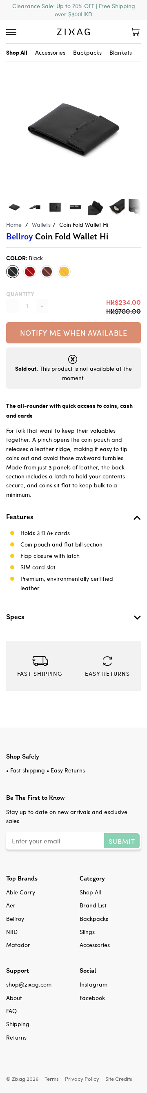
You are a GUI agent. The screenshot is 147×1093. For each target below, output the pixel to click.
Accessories (50, 52)
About (14, 998)
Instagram (93, 984)
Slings (87, 932)
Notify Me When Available (73, 332)
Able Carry (20, 892)
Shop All (90, 892)
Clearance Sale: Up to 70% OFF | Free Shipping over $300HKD (73, 10)
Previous (10, 121)
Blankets (120, 52)
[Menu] (11, 32)
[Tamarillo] (30, 272)
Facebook (92, 998)
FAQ (11, 1011)
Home (14, 224)
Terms (52, 1078)
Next (137, 121)
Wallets (41, 224)
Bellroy (19, 236)
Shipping (17, 1024)
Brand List (93, 905)
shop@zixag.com (28, 984)
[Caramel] (64, 272)
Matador (18, 945)
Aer (11, 905)
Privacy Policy (82, 1078)
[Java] (47, 272)
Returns (16, 1037)
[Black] (13, 272)
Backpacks (87, 52)
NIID (12, 932)
